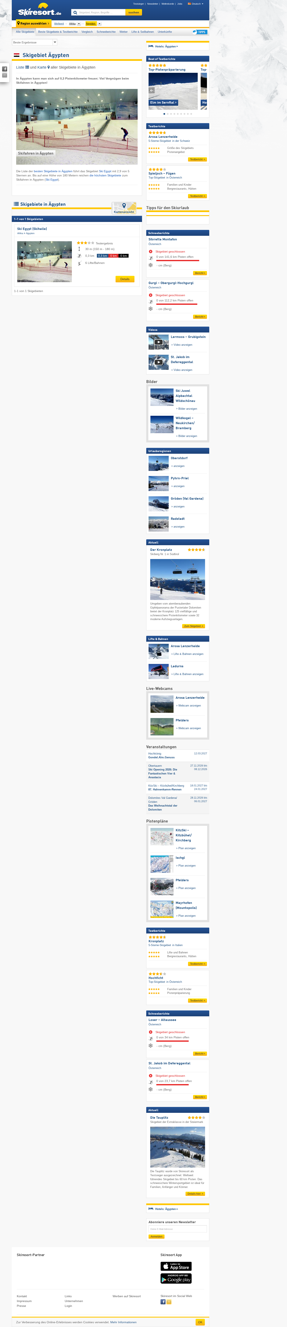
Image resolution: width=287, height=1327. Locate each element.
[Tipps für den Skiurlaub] (199, 32)
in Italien (177, 945)
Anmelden (156, 1236)
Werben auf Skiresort (127, 1296)
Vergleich (87, 31)
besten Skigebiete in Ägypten (53, 171)
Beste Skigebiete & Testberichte (58, 31)
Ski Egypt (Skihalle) (32, 229)
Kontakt (22, 1296)
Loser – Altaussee (162, 1020)
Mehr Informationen (123, 1322)
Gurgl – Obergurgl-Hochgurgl (171, 283)
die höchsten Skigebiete (105, 175)
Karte (42, 67)
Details (124, 279)
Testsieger (138, 4)
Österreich (155, 244)
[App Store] (176, 1271)
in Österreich (174, 177)
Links (68, 1296)
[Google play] (176, 1282)
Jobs (179, 4)
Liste (20, 67)
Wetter (124, 31)
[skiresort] (39, 10)
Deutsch (196, 4)
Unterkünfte (165, 31)
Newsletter (152, 4)
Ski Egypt (105, 171)
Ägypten (30, 233)
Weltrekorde (168, 4)
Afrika (20, 233)
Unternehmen (74, 1301)
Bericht (199, 273)
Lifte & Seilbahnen (143, 31)
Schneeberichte (106, 31)
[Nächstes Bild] (204, 90)
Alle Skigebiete (25, 31)
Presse (21, 1305)
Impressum (24, 1301)
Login (68, 1305)
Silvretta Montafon (163, 239)
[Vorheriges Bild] (152, 90)
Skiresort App (171, 1255)
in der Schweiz (181, 140)
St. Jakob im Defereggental (169, 1063)
